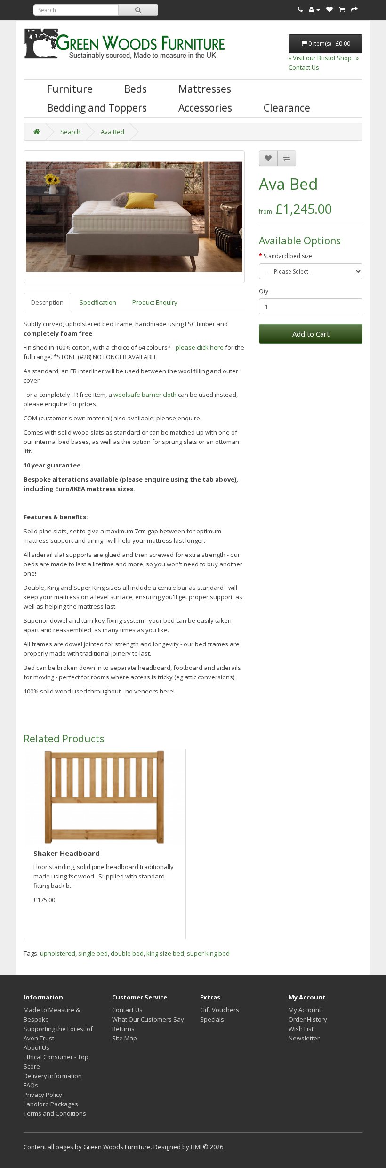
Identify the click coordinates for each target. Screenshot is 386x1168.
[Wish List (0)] (329, 9)
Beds (135, 89)
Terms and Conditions (55, 1113)
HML (197, 1147)
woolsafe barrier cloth (145, 394)
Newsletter (304, 1038)
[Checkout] (354, 9)
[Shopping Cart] (342, 9)
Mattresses (204, 89)
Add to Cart (311, 333)
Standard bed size (288, 256)
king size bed (165, 953)
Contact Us (127, 1010)
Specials (212, 1019)
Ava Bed (112, 132)
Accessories (205, 107)
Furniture (70, 89)
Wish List (301, 1028)
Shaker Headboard (66, 853)
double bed (127, 953)
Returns (123, 1028)
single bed (93, 953)
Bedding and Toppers (97, 107)
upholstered (57, 953)
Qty (263, 291)
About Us (36, 1047)
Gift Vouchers (219, 1010)
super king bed (208, 953)
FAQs (31, 1085)
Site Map (124, 1038)
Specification (98, 302)
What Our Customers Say (148, 1019)
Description (47, 302)
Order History (308, 1019)
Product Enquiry (154, 302)
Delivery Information (53, 1075)
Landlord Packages (51, 1104)
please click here (200, 347)
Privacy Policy (43, 1094)
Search (70, 132)
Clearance (287, 107)
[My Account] (314, 9)
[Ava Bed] (134, 216)
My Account (305, 1010)
